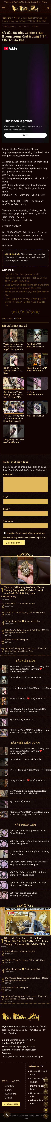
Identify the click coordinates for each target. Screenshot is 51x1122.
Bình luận (8, 474)
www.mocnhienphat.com (24, 1049)
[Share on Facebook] (18, 312)
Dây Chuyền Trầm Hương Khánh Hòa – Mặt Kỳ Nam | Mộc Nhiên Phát (29, 710)
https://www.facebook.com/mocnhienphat (23, 1056)
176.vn (25, 1118)
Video (16, 18)
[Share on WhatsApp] (14, 312)
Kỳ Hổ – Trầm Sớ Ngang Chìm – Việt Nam (30, 688)
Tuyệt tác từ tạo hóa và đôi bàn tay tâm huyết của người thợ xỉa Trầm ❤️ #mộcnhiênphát (29, 669)
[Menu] (3, 8)
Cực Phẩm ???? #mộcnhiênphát (25, 677)
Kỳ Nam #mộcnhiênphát (22, 719)
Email (6, 509)
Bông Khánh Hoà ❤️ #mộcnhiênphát (28, 698)
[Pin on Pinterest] (32, 312)
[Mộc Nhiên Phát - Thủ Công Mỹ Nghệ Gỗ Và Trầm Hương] (25, 8)
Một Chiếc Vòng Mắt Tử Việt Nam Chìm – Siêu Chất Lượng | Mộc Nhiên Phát (30, 731)
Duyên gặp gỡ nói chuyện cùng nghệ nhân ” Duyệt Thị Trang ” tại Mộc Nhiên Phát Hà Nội (26, 301)
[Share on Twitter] (23, 312)
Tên (5, 497)
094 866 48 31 (18, 1043)
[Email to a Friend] (28, 312)
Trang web (8, 521)
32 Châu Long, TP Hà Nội (22, 1040)
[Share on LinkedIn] (37, 312)
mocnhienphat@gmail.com (22, 1046)
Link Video (7, 245)
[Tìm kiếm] (48, 8)
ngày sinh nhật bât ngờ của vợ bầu (22, 274)
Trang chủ (6, 18)
